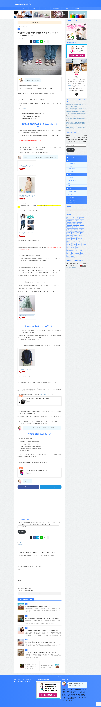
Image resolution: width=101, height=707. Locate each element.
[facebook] (34, 41)
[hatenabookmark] (37, 41)
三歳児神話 (75, 229)
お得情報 (69, 223)
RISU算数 (82, 217)
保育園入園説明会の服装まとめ (29, 118)
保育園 (34, 8)
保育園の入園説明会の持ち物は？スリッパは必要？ (38, 606)
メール (19, 574)
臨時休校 (81, 250)
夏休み (75, 235)
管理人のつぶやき (72, 200)
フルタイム (76, 226)
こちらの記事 (44, 394)
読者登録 (21, 531)
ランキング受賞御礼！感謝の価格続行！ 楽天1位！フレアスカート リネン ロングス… (27, 315)
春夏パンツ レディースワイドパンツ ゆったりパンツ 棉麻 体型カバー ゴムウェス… (27, 166)
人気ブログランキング (71, 267)
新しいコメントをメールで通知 (26, 590)
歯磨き (79, 244)
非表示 (24, 108)
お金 (74, 223)
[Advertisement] (39, 503)
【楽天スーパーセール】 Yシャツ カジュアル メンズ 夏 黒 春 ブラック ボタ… (26, 368)
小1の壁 (68, 241)
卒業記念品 (69, 235)
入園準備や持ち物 (72, 180)
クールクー (79, 223)
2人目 (68, 217)
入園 (20, 542)
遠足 (68, 256)
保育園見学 (70, 166)
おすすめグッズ (70, 220)
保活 (69, 160)
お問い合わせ (56, 8)
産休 (68, 247)
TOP (23, 8)
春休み (74, 244)
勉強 (82, 232)
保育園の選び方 (71, 163)
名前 (19, 569)
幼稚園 (79, 241)
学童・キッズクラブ (72, 194)
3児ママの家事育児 (72, 157)
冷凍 (78, 232)
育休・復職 (70, 171)
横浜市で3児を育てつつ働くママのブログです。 (23, 679)
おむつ (77, 220)
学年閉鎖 (74, 238)
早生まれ (69, 244)
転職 (82, 253)
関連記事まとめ (72, 202)
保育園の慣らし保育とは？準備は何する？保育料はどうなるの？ (41, 652)
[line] (41, 41)
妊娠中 (68, 238)
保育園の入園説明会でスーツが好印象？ (31, 116)
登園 (77, 247)
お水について (71, 197)
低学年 (68, 232)
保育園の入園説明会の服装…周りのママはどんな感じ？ (35, 113)
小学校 (45, 8)
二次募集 (81, 229)
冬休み (73, 232)
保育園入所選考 (71, 168)
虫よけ (68, 253)
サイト (19, 580)
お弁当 (82, 220)
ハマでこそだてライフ (22, 681)
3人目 (73, 217)
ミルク (82, 226)
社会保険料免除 (70, 250)
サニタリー (69, 226)
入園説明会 (21, 544)
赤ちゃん (77, 253)
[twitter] (31, 41)
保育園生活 (70, 177)
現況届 (84, 244)
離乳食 (72, 256)
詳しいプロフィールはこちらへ (69, 700)
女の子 (80, 235)
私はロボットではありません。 (25, 588)
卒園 (69, 185)
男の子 (72, 247)
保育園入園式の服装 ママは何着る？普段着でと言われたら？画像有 (42, 618)
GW (77, 217)
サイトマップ (67, 8)
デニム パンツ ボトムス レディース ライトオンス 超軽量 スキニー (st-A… (26, 233)
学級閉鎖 (80, 238)
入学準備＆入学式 (72, 191)
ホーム (40, 676)
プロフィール (78, 8)
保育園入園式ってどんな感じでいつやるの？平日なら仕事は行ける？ (42, 630)
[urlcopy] (48, 41)
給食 (77, 250)
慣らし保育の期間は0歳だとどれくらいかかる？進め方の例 (40, 642)
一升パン (69, 229)
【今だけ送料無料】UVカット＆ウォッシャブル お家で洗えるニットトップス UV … (27, 196)
